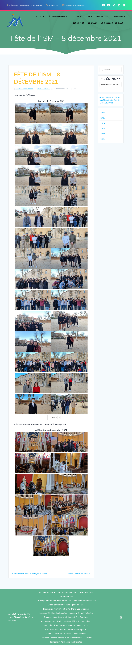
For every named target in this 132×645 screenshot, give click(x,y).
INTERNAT (101, 16)
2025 (103, 118)
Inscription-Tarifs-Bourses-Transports (75, 592)
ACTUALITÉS (117, 16)
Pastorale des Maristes (56, 629)
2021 (103, 139)
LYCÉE (87, 16)
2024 (103, 123)
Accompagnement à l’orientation (56, 621)
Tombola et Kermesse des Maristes (66, 641)
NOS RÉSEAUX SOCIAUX (112, 23)
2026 (103, 112)
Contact (88, 637)
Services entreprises (77, 629)
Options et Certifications (76, 617)
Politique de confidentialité (70, 637)
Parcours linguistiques (54, 617)
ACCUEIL (40, 16)
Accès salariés (79, 633)
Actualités (51, 592)
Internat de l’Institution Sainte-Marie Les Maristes (66, 609)
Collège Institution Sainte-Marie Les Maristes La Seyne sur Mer (67, 600)
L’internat (70, 625)
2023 (103, 128)
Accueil (42, 592)
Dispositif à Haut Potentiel (81, 613)
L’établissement (66, 596)
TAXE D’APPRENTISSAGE (58, 633)
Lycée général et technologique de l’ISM (66, 604)
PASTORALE (43, 88)
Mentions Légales (48, 637)
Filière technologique (81, 621)
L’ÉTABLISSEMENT (56, 16)
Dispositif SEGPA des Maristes (53, 613)
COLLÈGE (75, 16)
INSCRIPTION (78, 23)
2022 (103, 134)
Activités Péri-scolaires (54, 625)
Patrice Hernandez (24, 88)
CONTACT (92, 23)
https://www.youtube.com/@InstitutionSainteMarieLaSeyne (110, 100)
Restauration (82, 625)
